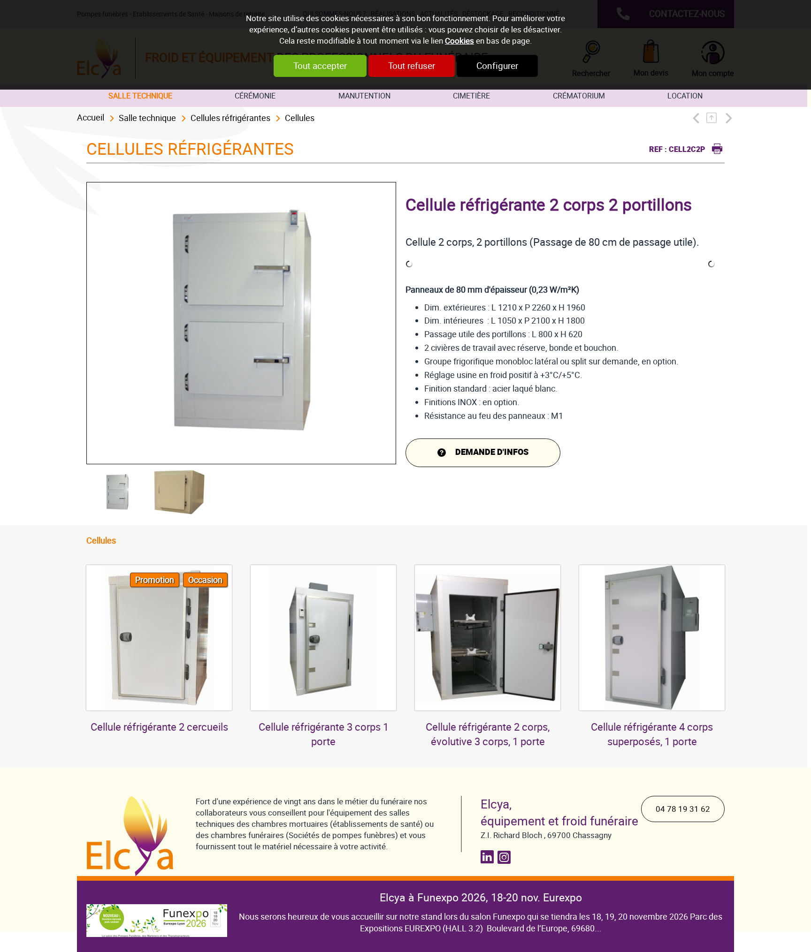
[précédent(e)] (698, 118)
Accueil (90, 117)
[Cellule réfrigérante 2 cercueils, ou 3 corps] (159, 637)
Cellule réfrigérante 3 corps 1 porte (324, 734)
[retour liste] (714, 118)
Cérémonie (255, 96)
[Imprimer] (715, 147)
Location (685, 96)
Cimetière (471, 96)
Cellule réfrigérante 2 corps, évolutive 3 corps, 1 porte (488, 734)
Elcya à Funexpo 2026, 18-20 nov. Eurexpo (481, 897)
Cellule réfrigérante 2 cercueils (159, 727)
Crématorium (579, 96)
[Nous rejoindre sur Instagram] (505, 857)
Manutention (364, 96)
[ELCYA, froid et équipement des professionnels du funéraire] (131, 836)
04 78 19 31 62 (683, 809)
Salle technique (140, 96)
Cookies (459, 40)
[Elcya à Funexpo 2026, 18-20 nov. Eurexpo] (156, 913)
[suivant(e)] (728, 118)
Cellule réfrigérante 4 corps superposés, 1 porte (652, 734)
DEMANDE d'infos (491, 452)
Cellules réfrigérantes (230, 118)
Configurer (497, 66)
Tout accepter (320, 66)
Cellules (299, 118)
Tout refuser (411, 66)
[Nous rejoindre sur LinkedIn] (489, 857)
